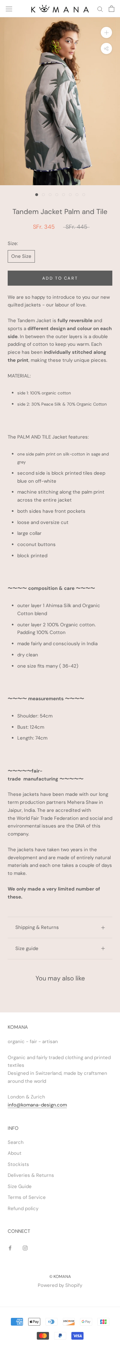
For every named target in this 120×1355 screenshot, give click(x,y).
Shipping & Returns (37, 927)
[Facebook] (10, 1248)
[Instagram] (25, 1248)
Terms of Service (27, 1197)
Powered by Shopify (60, 1285)
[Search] (100, 9)
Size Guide (20, 1186)
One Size (21, 256)
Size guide (26, 948)
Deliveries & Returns (31, 1175)
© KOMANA (60, 1276)
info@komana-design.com (37, 1105)
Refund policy (23, 1208)
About (14, 1153)
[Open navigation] (9, 8)
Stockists (18, 1164)
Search (16, 1142)
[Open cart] (111, 8)
